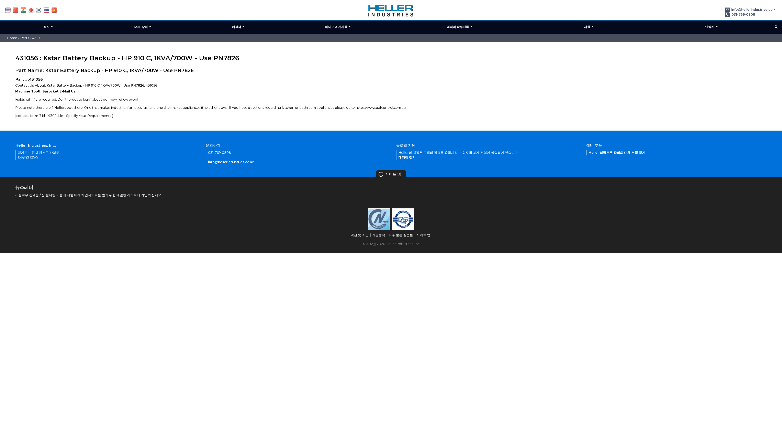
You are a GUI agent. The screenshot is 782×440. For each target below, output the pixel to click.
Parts (24, 38)
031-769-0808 (743, 14)
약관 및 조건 (360, 235)
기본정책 (378, 235)
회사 (47, 27)
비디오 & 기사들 (336, 27)
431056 (37, 38)
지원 (587, 27)
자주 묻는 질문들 (401, 235)
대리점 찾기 (407, 157)
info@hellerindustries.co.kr (754, 10)
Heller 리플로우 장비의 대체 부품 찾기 (617, 153)
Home (12, 38)
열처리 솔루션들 (458, 27)
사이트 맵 (390, 174)
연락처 (710, 27)
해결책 (237, 27)
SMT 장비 (141, 27)
